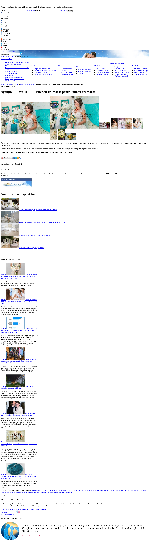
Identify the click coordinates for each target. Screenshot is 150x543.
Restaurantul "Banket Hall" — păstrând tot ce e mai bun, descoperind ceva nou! (19, 443)
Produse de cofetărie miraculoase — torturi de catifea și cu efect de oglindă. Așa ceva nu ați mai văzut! (18, 476)
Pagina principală (6, 84)
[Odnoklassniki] (18, 158)
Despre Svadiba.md (7, 509)
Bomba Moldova (67, 492)
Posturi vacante (139, 72)
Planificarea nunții (102, 74)
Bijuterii (7, 66)
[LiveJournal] (20, 158)
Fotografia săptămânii (121, 67)
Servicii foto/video (11, 71)
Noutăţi (16, 84)
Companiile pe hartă (102, 72)
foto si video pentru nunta (132, 490)
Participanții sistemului (41, 72)
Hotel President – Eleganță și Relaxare (31, 248)
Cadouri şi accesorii (11, 81)
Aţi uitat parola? (29, 10)
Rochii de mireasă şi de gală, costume (17, 62)
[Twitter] (16, 158)
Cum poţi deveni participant (43, 74)
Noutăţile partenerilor (85, 71)
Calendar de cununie (102, 70)
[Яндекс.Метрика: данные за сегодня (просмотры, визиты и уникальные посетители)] (7, 515)
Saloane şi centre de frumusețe (15, 64)
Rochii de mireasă (66, 69)
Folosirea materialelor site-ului (10, 496)
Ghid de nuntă (100, 69)
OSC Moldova (98, 490)
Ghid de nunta (107, 490)
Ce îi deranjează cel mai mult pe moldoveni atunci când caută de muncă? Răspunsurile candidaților (19, 330)
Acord (16, 509)
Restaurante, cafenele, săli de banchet (17, 68)
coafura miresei (32, 492)
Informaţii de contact (140, 69)
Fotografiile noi (119, 69)
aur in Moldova (42, 492)
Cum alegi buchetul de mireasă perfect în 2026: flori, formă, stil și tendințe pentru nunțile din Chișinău (19, 276)
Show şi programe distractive (14, 79)
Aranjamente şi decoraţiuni (13, 77)
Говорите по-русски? (8, 51)
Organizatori (9, 75)
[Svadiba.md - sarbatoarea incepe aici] (16, 187)
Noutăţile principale (84, 69)
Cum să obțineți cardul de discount (45, 70)
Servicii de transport (11, 73)
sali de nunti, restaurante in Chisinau (71, 490)
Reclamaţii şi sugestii (21, 56)
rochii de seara (54, 490)
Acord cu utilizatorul (140, 74)
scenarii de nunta (21, 492)
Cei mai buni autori (120, 74)
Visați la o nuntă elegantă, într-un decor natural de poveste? (38, 210)
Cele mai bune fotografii (121, 70)
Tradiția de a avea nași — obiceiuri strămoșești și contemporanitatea (18, 414)
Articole (80, 73)
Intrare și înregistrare (7, 56)
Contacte (31, 509)
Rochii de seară (65, 70)
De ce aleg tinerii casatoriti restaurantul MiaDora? (18, 387)
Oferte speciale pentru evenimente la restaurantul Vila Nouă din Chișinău (42, 222)
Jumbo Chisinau (118, 490)
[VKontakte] (14, 158)
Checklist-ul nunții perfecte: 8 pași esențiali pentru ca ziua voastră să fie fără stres (19, 301)
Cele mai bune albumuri (121, 72)
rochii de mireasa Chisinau (40, 490)
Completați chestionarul (31, 536)
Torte (7, 69)
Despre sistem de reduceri (42, 69)
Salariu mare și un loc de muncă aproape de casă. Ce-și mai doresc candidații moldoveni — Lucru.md (19, 361)
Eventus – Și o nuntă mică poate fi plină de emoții (35, 235)
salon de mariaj (88, 490)
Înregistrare (63, 10)
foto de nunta (11, 492)
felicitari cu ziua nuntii (55, 492)
